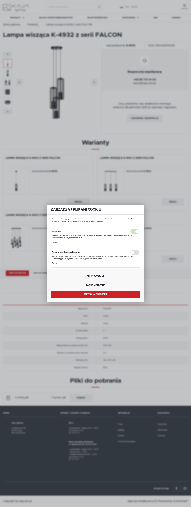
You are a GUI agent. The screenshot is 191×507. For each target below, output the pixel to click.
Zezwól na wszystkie (95, 294)
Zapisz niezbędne (95, 285)
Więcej (54, 242)
